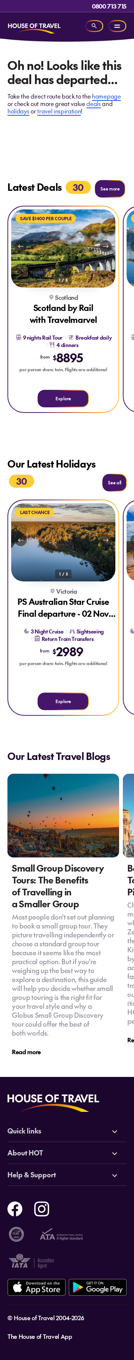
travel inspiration (59, 111)
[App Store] (36, 1287)
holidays (18, 111)
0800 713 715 (109, 6)
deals (93, 103)
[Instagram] (41, 1208)
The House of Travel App (39, 1336)
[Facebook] (14, 1208)
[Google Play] (97, 1287)
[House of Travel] (34, 26)
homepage (106, 96)
